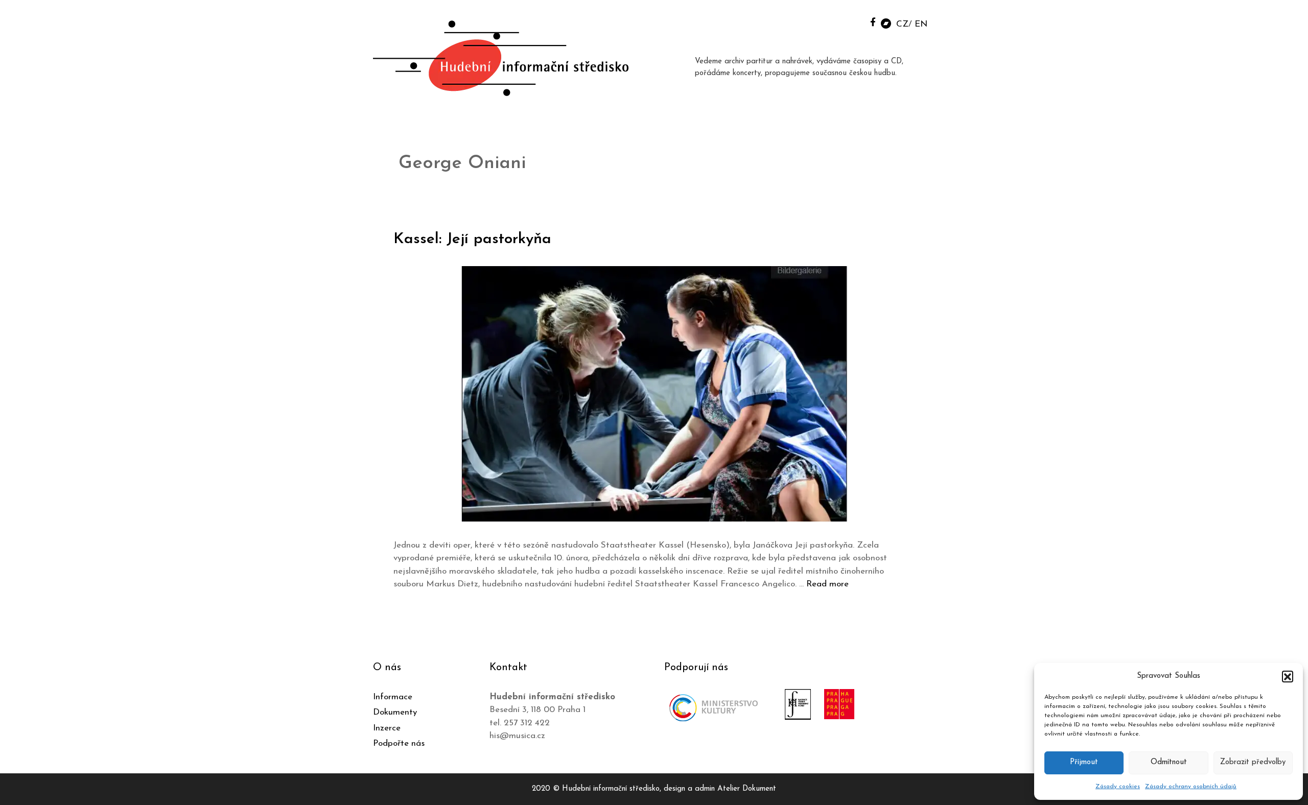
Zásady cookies (1117, 787)
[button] (1287, 676)
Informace (392, 697)
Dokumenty (395, 712)
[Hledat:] (849, 21)
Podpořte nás (399, 743)
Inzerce (387, 728)
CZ (902, 24)
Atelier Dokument (746, 789)
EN (921, 24)
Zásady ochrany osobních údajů (1190, 787)
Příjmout (1084, 762)
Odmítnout (1169, 762)
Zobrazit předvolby (1253, 762)
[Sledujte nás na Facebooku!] (873, 21)
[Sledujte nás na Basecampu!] (886, 22)
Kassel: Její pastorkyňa (472, 239)
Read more (827, 584)
